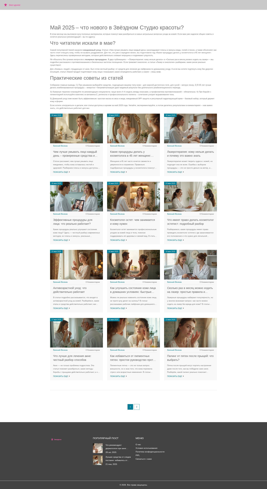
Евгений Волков (60, 146)
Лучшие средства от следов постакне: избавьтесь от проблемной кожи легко (118, 459)
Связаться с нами (144, 459)
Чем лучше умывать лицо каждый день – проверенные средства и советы (75, 155)
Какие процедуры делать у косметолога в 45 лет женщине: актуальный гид (130, 155)
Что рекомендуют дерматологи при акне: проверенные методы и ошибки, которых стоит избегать (116, 447)
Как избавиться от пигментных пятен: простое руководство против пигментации (133, 359)
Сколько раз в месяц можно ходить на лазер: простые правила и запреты (190, 291)
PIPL (138, 455)
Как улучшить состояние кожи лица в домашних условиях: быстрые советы (133, 291)
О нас (138, 444)
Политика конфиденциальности (150, 452)
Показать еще (61, 172)
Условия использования (146, 448)
